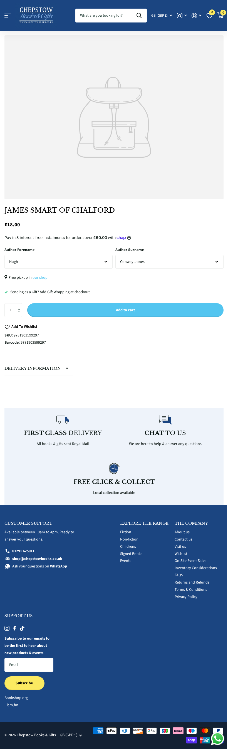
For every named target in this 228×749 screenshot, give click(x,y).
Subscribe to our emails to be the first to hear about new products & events (26, 643)
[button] (20, 305)
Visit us (177, 543)
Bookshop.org (16, 695)
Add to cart (125, 310)
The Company (188, 520)
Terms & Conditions (188, 586)
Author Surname (129, 250)
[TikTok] (22, 625)
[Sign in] (196, 15)
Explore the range (134, 522)
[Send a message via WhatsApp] (213, 738)
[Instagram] (6, 625)
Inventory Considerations (193, 565)
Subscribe (25, 680)
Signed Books (129, 555)
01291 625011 (23, 548)
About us (179, 529)
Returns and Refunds (189, 579)
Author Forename (19, 250)
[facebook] (14, 625)
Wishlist (178, 550)
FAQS (176, 572)
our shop (40, 277)
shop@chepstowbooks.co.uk (37, 555)
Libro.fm (11, 702)
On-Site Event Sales (187, 558)
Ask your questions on (39, 563)
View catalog (7, 15)
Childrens (126, 548)
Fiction (123, 533)
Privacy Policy (183, 594)
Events (123, 562)
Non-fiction (127, 541)
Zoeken (139, 15)
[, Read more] (182, 15)
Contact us (180, 536)
